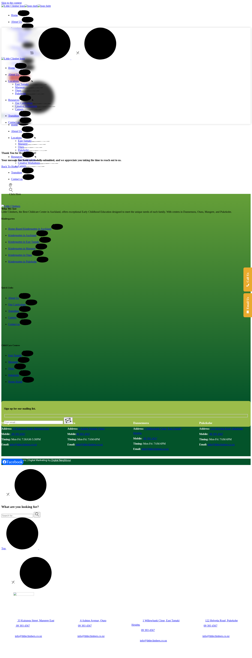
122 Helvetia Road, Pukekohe (226, 428)
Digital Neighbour (61, 460)
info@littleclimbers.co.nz (23, 444)
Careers (12, 317)
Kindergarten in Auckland (22, 235)
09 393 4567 (17, 434)
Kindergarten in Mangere (21, 248)
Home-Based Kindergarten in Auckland (29, 228)
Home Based (15, 381)
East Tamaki (15, 355)
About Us (13, 297)
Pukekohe (13, 375)
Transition (13, 311)
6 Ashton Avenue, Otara (91, 428)
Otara (11, 368)
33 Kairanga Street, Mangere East (30, 428)
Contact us (14, 324)
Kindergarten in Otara (20, 255)
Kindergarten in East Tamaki (23, 242)
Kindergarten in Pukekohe (22, 261)
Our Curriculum (17, 304)
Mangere (13, 361)
